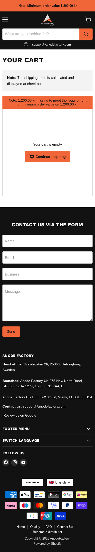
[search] (86, 34)
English (60, 482)
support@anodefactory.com (51, 44)
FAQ (49, 527)
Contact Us (65, 527)
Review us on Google (19, 415)
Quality (35, 527)
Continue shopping (51, 156)
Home (21, 527)
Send (11, 331)
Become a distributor (47, 532)
